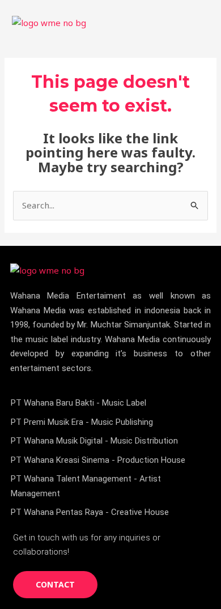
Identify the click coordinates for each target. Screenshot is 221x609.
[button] (201, 22)
